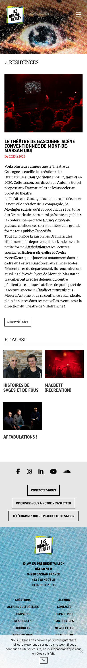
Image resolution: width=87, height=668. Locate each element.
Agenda (64, 600)
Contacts (64, 607)
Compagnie (22, 614)
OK (44, 660)
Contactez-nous (43, 490)
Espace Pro (64, 614)
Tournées (23, 628)
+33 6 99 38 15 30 (43, 585)
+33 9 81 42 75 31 (43, 580)
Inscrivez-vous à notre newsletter (43, 503)
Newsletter (64, 628)
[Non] (81, 651)
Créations (23, 600)
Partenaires (64, 621)
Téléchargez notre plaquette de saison (43, 516)
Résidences (22, 621)
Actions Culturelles (23, 607)
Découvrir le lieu (17, 322)
